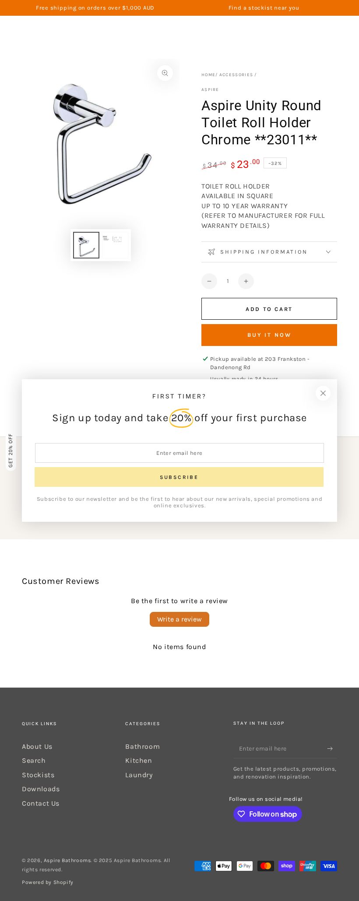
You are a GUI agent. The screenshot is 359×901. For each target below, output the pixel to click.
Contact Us (41, 803)
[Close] (323, 393)
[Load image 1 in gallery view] (86, 245)
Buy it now (269, 335)
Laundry (138, 775)
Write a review (179, 619)
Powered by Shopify (48, 882)
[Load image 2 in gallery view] (115, 245)
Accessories (236, 74)
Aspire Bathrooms (67, 860)
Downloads (41, 789)
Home (208, 74)
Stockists (38, 775)
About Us (37, 746)
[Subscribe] (332, 748)
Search (34, 760)
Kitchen (138, 760)
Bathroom (142, 746)
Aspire (210, 89)
